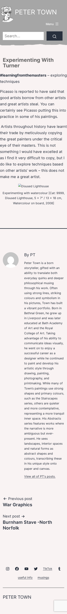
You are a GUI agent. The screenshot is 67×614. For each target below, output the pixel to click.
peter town (36, 12)
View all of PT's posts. (39, 476)
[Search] (55, 36)
